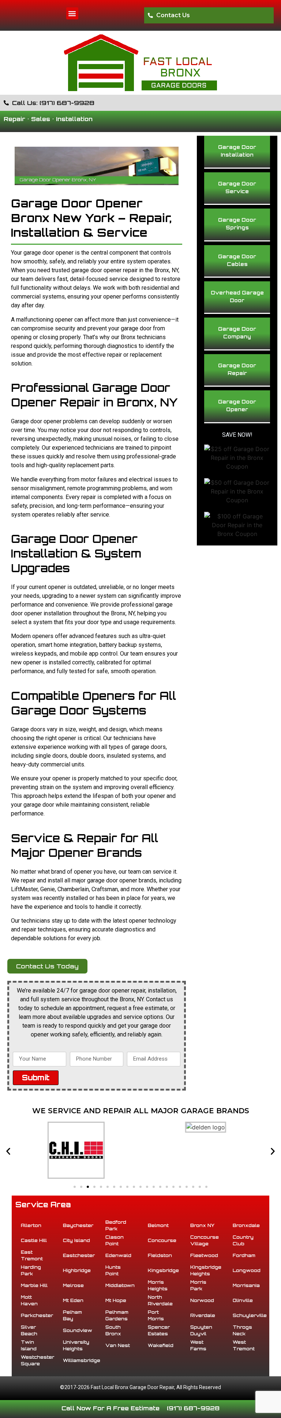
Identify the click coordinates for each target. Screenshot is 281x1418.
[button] (72, 13)
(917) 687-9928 (193, 1408)
